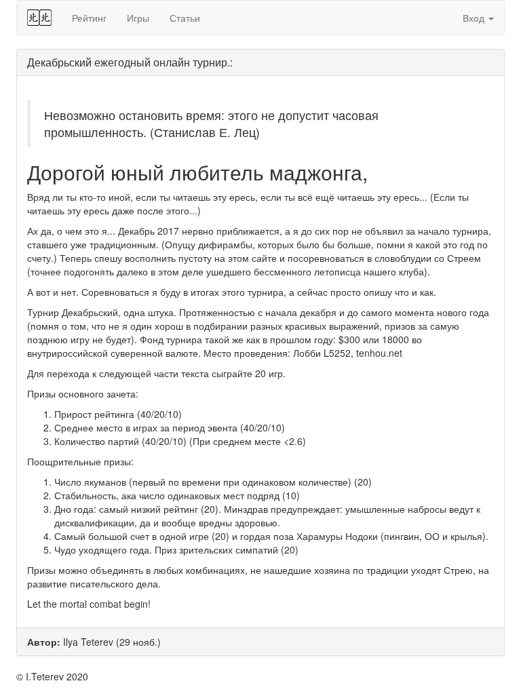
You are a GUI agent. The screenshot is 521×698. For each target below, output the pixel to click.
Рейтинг (89, 17)
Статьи (185, 17)
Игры (138, 17)
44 (39, 17)
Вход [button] (475, 17)
